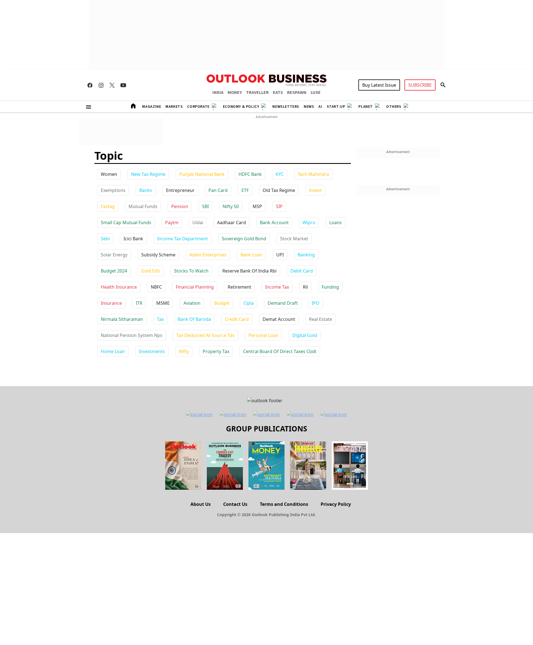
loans (335, 222)
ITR (139, 303)
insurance (111, 303)
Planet (365, 106)
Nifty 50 (231, 206)
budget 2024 (114, 271)
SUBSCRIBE (420, 85)
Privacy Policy (336, 504)
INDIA (217, 92)
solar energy (114, 255)
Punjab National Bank (202, 174)
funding (330, 287)
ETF (245, 190)
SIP (279, 206)
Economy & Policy (241, 106)
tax (160, 319)
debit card (301, 271)
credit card (237, 319)
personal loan (263, 335)
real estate (320, 319)
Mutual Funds (143, 206)
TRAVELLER (257, 92)
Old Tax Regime (279, 190)
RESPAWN (296, 92)
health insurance (119, 287)
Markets (174, 106)
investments (152, 351)
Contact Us (235, 504)
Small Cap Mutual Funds (126, 222)
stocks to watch (191, 271)
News (309, 106)
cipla (248, 303)
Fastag (108, 206)
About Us (200, 504)
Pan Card (218, 190)
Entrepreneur (180, 190)
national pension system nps (131, 335)
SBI (205, 206)
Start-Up (336, 106)
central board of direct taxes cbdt (279, 351)
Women (109, 174)
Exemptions (113, 190)
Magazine (151, 106)
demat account (279, 319)
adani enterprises (208, 255)
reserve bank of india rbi (249, 271)
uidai (197, 222)
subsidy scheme (158, 255)
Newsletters (285, 106)
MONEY (235, 92)
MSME (163, 303)
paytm (171, 222)
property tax (216, 351)
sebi (105, 239)
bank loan (251, 255)
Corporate (198, 106)
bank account (274, 222)
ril (305, 287)
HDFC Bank (250, 174)
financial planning (195, 287)
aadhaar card (231, 222)
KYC (280, 174)
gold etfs (150, 271)
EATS (278, 92)
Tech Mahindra (313, 174)
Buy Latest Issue (379, 85)
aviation (191, 303)
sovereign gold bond (244, 239)
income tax (277, 287)
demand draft (283, 303)
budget (222, 303)
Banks (145, 190)
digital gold (304, 335)
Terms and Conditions (284, 504)
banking (306, 255)
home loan (113, 351)
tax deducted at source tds (205, 335)
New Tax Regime (148, 174)
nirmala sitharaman (122, 319)
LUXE (316, 92)
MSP (257, 206)
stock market (294, 239)
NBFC (156, 287)
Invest (315, 190)
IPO (316, 303)
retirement (239, 287)
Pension (179, 206)
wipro (309, 222)
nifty (184, 351)
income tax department (182, 239)
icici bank (133, 239)
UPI (280, 255)
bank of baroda (194, 319)
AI (320, 106)
